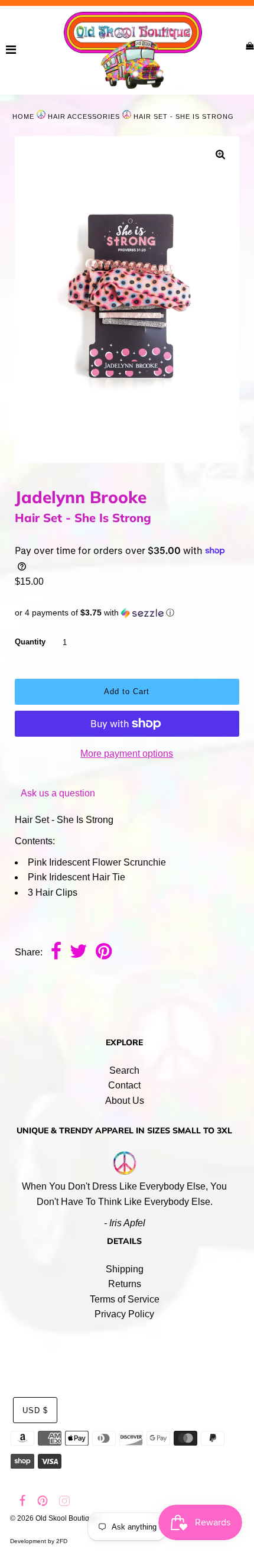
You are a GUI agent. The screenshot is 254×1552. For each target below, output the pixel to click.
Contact (124, 1085)
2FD (61, 1541)
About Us (124, 1101)
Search (124, 1070)
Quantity (30, 641)
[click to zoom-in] (220, 155)
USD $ (35, 1410)
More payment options (126, 754)
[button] (127, 612)
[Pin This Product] (104, 952)
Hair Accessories (84, 116)
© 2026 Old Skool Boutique (53, 1518)
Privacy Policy (124, 1314)
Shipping (125, 1269)
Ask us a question (58, 793)
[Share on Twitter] (78, 952)
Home (23, 116)
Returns (124, 1284)
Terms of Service (124, 1299)
